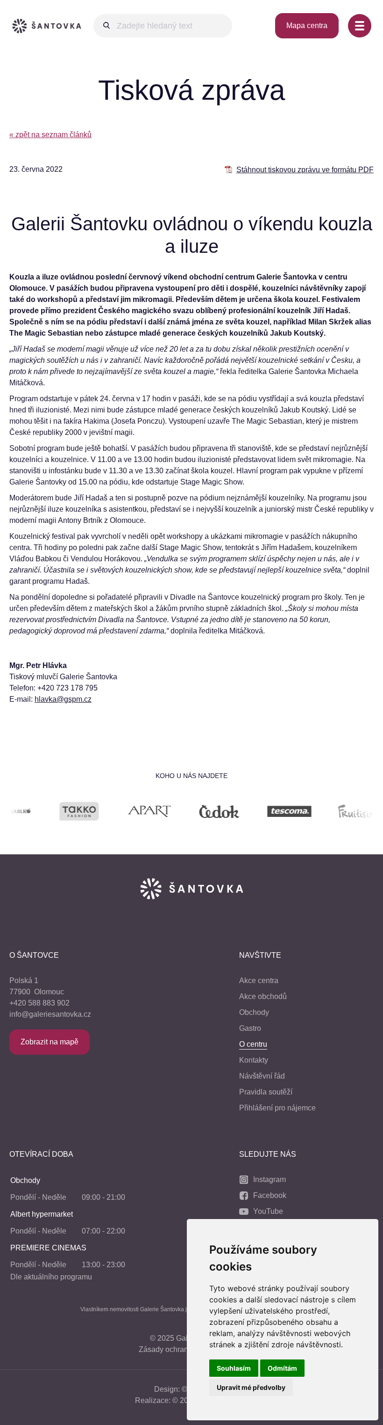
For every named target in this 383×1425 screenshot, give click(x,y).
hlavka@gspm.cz (63, 699)
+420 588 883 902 (39, 1003)
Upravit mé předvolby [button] (251, 1387)
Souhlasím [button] (234, 1368)
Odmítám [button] (282, 1368)
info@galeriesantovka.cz (50, 1014)
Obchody (254, 1012)
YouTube (268, 1211)
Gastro (250, 1028)
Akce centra (258, 980)
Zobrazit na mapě (49, 1042)
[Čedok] (199, 813)
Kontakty (253, 1060)
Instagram (269, 1179)
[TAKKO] (59, 813)
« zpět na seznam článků (50, 135)
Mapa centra (306, 25)
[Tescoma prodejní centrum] (269, 813)
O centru (253, 1044)
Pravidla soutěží (265, 1092)
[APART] (129, 813)
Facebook (269, 1195)
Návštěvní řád (262, 1076)
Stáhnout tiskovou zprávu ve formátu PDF (305, 170)
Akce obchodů (263, 996)
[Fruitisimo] (339, 813)
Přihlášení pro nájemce (277, 1108)
